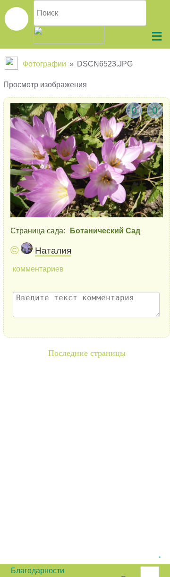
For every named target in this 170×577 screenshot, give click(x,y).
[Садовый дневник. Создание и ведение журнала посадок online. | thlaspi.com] (16, 19)
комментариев (38, 269)
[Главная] (12, 64)
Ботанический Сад (105, 231)
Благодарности (37, 571)
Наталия (53, 251)
